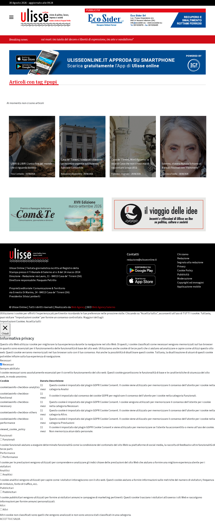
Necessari (8, 364)
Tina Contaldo (17, 173)
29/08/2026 (88, 173)
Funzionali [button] (6, 435)
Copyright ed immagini (190, 282)
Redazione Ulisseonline (71, 173)
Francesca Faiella (169, 173)
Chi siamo (182, 254)
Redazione (183, 258)
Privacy (181, 266)
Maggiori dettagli (93, 317)
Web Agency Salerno (103, 307)
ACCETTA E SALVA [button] (10, 519)
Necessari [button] (5, 360)
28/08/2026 (183, 173)
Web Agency (78, 307)
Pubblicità (183, 274)
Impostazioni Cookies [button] (12, 321)
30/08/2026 (30, 173)
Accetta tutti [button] (33, 321)
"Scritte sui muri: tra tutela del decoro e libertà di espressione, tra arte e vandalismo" (56, 39)
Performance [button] (7, 453)
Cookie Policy (185, 270)
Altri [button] (2, 505)
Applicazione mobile (189, 287)
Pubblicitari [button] (7, 488)
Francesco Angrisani (120, 173)
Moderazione (184, 278)
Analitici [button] (5, 470)
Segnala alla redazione (190, 262)
